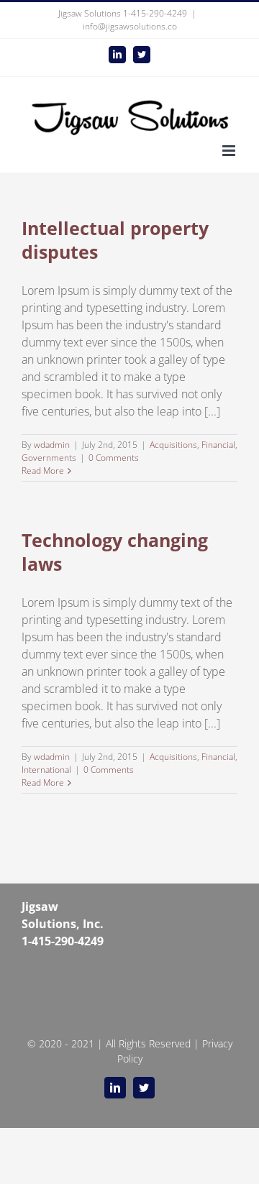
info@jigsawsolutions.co (130, 26)
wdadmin (52, 445)
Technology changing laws (115, 552)
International (46, 769)
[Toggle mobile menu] (229, 150)
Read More (43, 470)
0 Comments (113, 457)
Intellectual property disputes (115, 240)
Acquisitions (173, 445)
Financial (218, 445)
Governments (49, 457)
